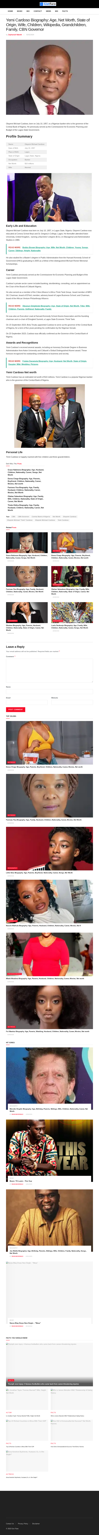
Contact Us (10, 1524)
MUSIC (19, 11)
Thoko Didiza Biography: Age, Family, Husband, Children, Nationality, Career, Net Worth (26, 507)
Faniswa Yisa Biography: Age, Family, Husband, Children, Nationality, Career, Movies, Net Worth (24, 490)
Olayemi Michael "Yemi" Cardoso (19, 520)
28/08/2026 (55, 631)
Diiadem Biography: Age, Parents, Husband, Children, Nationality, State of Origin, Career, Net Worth (25, 627)
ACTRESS (56, 551)
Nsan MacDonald (17, 1114)
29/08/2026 (55, 597)
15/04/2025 (28, 1114)
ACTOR (9, 1412)
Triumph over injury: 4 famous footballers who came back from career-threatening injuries (43, 1384)
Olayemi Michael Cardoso (45, 520)
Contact (38, 11)
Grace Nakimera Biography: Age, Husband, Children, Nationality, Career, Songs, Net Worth (26, 472)
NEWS (48, 11)
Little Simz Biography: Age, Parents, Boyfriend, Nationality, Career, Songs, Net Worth (39, 873)
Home (10, 11)
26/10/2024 (28, 1326)
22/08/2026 (10, 981)
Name (8, 687)
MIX (56, 11)
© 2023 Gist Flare (12, 1529)
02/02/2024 (30, 35)
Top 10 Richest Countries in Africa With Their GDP (20, 1446)
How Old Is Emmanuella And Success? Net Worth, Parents (67, 1446)
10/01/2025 (28, 1184)
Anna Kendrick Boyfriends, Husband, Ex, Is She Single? (21, 1477)
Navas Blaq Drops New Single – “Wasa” (25, 1323)
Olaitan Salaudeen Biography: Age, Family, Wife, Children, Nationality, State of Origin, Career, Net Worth (26, 498)
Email (8, 698)
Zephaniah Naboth (15, 35)
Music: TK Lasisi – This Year (21, 1181)
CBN (13, 517)
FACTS (65, 11)
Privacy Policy (23, 1524)
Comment (11, 656)
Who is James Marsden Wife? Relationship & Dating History (67, 1416)
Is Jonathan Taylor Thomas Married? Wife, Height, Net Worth (23, 1416)
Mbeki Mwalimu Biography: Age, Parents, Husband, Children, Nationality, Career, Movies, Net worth (45, 978)
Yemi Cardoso (63, 520)
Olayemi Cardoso (69, 517)
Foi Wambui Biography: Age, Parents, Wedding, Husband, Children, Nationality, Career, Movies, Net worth (47, 1031)
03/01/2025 (28, 1256)
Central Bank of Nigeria (41, 517)
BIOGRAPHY (12, 551)
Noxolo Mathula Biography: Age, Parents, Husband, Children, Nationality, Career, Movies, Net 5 (43, 926)
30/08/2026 (10, 561)
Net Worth (56, 517)
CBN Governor (23, 517)
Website (54, 698)
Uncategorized (14, 974)
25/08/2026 (10, 928)
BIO (28, 11)
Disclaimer (36, 1524)
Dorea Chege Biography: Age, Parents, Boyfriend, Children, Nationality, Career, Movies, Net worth (24, 481)
